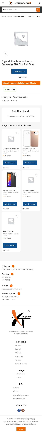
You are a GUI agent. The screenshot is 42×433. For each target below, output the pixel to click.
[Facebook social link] (9, 100)
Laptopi (18, 349)
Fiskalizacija (21, 374)
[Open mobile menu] (3, 3)
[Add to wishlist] (16, 133)
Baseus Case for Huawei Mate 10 (29, 149)
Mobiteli (18, 353)
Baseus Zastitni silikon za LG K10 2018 (31, 191)
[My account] (39, 3)
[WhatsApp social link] (14, 100)
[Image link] (21, 318)
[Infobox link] (7, 274)
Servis (19, 378)
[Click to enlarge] (5, 53)
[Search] (38, 10)
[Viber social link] (16, 100)
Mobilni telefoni (6, 16)
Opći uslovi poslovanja (21, 395)
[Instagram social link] (23, 410)
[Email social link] (11, 100)
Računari (18, 345)
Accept (21, 429)
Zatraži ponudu (19, 71)
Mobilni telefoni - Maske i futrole (27, 16)
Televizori (18, 360)
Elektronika (19, 356)
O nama (16, 388)
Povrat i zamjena (19, 399)
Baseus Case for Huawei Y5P (9, 191)
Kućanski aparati (21, 364)
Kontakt (16, 391)
